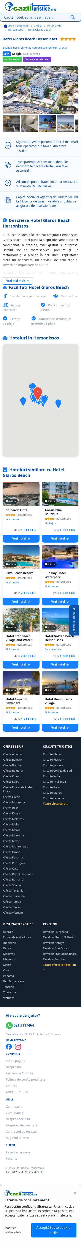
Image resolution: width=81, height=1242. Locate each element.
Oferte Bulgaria (13, 770)
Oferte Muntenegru (16, 846)
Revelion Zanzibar (54, 959)
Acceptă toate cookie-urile (53, 1230)
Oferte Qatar (11, 868)
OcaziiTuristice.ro (18, 26)
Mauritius (9, 959)
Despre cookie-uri (18, 1119)
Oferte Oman (11, 852)
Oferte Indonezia (14, 802)
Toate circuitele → (56, 804)
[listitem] (11, 123)
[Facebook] (9, 1047)
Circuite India (51, 776)
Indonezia (9, 943)
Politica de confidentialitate (25, 1079)
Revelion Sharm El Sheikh (59, 937)
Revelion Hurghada (55, 932)
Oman (7, 970)
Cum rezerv (14, 1106)
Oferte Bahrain (12, 759)
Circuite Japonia (53, 765)
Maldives (9, 954)
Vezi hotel (19, 538)
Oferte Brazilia (12, 765)
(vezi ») (22, 150)
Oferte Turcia (11, 907)
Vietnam (8, 998)
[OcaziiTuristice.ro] (31, 6)
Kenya (7, 948)
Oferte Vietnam (13, 912)
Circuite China (52, 754)
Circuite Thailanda (54, 781)
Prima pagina (15, 1061)
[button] (58, 404)
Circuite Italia (51, 787)
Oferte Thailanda (14, 896)
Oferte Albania (12, 754)
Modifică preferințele (13, 1230)
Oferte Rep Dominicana (18, 874)
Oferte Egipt (11, 781)
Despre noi (14, 1067)
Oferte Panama (13, 857)
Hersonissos (15, 30)
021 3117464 (23, 1025)
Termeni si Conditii (19, 1073)
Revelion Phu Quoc (55, 948)
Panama (8, 976)
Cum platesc (15, 1113)
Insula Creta (54, 26)
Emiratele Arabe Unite (17, 937)
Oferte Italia (10, 808)
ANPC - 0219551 (17, 1092)
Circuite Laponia (53, 798)
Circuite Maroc (52, 793)
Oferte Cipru (11, 776)
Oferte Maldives (13, 819)
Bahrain (8, 932)
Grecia (38, 26)
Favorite (11, 1158)
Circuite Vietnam (53, 759)
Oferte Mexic (11, 841)
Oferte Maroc (11, 830)
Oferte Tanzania (13, 890)
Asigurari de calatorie (21, 1125)
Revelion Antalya (53, 943)
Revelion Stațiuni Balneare (59, 954)
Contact (11, 1086)
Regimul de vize (17, 1138)
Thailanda (9, 992)
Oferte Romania (13, 879)
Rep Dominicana (13, 981)
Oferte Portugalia (14, 863)
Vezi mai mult (16, 281)
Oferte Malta (11, 824)
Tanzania (8, 987)
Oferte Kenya (11, 813)
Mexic (7, 965)
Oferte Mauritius (13, 835)
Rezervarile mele (18, 1152)
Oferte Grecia (11, 797)
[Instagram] (18, 1047)
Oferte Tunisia (12, 901)
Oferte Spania (12, 885)
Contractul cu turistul (21, 1131)
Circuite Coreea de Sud (57, 770)
